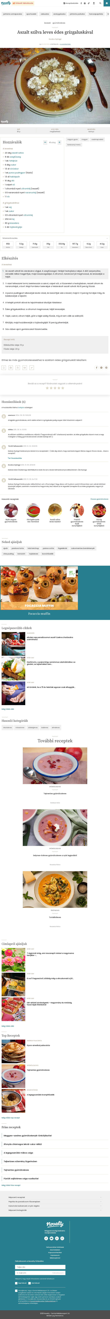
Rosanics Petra (55, 865)
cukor (13, 164)
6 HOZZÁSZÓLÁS (65, 44)
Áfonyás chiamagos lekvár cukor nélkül (23, 1144)
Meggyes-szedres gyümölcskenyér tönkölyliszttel (28, 1135)
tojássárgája (16, 227)
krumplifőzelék (32, 1090)
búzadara (14, 223)
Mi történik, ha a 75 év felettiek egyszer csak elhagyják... (51, 687)
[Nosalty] (6, 3)
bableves (44, 727)
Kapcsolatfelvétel (55, 1253)
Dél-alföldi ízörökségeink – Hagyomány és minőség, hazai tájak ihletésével (49, 1004)
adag (53, 142)
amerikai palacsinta (34, 1041)
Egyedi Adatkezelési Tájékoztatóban (43, 1301)
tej (13, 219)
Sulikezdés (30, 633)
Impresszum (55, 1255)
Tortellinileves (55, 917)
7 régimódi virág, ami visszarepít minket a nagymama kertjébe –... (50, 954)
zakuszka (45, 14)
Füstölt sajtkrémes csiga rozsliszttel (21, 1178)
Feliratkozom (58, 1273)
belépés (21, 407)
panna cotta (48, 548)
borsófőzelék (47, 554)
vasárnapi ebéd (97, 139)
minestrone (20, 727)
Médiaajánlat (55, 1258)
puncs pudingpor (17, 172)
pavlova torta (18, 548)
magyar (85, 139)
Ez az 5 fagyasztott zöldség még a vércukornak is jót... (50, 978)
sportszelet (31, 14)
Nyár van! (30, 658)
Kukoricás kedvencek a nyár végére (24, 1206)
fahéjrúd (13, 160)
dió (12, 180)
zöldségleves (33, 727)
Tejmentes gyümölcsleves (55, 793)
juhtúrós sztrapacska (12, 14)
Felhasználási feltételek (55, 1247)
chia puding (8, 554)
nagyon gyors (72, 139)
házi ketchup (33, 548)
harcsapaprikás (96, 14)
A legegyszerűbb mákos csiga (18, 1152)
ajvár (5, 548)
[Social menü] (85, 3)
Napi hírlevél (22, 1283)
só (13, 184)
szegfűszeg (15, 156)
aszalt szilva (18, 152)
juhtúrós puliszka (77, 14)
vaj (10, 207)
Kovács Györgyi (55, 39)
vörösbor (14, 168)
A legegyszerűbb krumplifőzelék (40, 1095)
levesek (47, 23)
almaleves (56, 727)
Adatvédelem (55, 1250)
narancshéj (30, 192)
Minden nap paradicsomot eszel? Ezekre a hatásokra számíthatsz (50, 638)
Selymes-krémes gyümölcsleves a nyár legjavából (55, 855)
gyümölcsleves (59, 23)
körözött (21, 554)
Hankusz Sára (55, 803)
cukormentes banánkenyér (83, 548)
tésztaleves (7, 727)
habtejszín (15, 176)
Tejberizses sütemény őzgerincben (20, 1161)
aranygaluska (59, 14)
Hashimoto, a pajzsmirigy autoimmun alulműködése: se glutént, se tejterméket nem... (51, 663)
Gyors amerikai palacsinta (38, 1045)
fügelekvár (62, 548)
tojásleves (33, 554)
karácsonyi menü (73, 145)
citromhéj (26, 188)
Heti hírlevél (36, 1283)
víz (8, 196)
